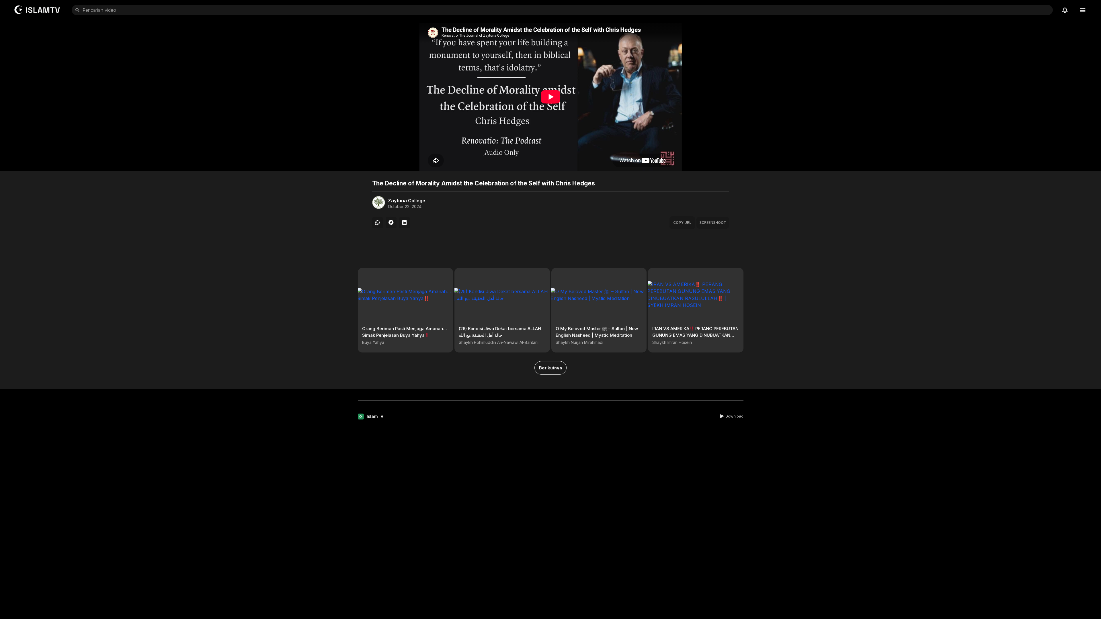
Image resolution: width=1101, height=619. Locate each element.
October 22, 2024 (404, 207)
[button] (377, 222)
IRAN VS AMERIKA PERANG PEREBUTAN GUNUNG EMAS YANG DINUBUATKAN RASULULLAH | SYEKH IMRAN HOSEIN (695, 335)
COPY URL (682, 222)
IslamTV (375, 416)
